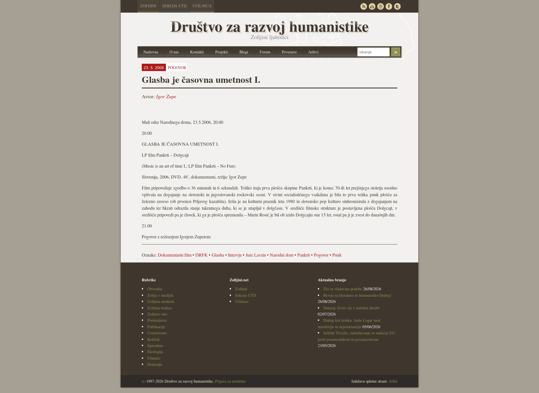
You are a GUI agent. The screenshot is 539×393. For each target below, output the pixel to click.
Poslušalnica (157, 320)
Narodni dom (281, 255)
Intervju (235, 255)
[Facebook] (389, 6)
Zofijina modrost (160, 301)
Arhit (393, 381)
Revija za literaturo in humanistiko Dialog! (357, 295)
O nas (174, 51)
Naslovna (150, 51)
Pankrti (303, 255)
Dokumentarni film (174, 255)
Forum (265, 51)
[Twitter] (397, 6)
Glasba (218, 255)
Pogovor (321, 255)
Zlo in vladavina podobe (342, 288)
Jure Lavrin (256, 255)
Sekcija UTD (174, 5)
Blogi (243, 51)
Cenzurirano (157, 332)
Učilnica (202, 5)
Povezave (289, 51)
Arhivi (313, 51)
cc (143, 381)
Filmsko (153, 358)
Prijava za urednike (230, 381)
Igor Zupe (166, 96)
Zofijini (148, 5)
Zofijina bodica (159, 307)
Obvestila (154, 288)
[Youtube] (372, 6)
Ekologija (155, 351)
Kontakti (197, 51)
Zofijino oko (157, 314)
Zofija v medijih (160, 295)
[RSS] (363, 6)
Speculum (155, 345)
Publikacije (156, 326)
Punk (337, 255)
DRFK (201, 255)
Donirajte (154, 364)
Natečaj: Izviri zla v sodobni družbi (351, 307)
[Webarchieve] (380, 6)
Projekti (221, 51)
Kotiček (153, 339)
